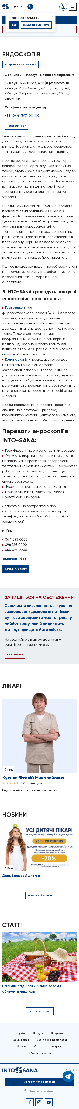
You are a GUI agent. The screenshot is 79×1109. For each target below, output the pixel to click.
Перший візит (20, 1039)
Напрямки (57, 1033)
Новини (21, 1046)
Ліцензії (69, 1070)
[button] (21, 7)
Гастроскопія (16, 307)
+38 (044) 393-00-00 (22, 115)
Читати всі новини (39, 895)
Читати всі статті (39, 1011)
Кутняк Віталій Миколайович (33, 777)
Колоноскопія (16, 359)
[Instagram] (39, 1102)
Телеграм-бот (14, 559)
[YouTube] (49, 1102)
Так (14, 25)
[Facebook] (30, 1102)
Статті (38, 1046)
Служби (20, 1033)
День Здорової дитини (21, 876)
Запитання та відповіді (52, 1039)
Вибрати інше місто (36, 25)
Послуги (38, 1033)
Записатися (15, 654)
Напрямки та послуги (20, 64)
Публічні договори (39, 1053)
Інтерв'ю (56, 1046)
